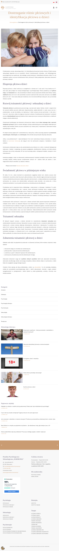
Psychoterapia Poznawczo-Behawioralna (14, 531)
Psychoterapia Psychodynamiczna (12, 533)
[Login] (53, 7)
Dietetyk (33, 503)
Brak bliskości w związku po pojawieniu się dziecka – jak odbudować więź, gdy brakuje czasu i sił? (25, 425)
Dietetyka (3, 294)
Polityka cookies (36, 474)
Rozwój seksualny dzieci (23, 165)
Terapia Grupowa (36, 520)
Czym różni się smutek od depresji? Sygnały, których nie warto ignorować (19, 412)
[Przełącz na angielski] (56, 2)
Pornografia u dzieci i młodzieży (30, 358)
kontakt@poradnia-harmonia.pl (12, 466)
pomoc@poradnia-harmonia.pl (10, 472)
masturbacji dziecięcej (14, 141)
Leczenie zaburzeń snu (37, 529)
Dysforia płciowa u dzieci (29, 387)
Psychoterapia (4, 308)
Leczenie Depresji (36, 513)
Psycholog (6, 503)
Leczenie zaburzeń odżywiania (39, 533)
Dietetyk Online (35, 505)
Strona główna (13, 22)
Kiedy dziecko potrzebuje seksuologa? (32, 372)
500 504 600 (7, 468)
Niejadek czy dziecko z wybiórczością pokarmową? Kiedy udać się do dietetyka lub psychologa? (25, 406)
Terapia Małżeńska (36, 522)
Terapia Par (34, 524)
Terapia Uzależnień (36, 528)
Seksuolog (6, 515)
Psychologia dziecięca (6, 303)
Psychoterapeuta (7, 527)
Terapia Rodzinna (36, 526)
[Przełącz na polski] (53, 2)
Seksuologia (4, 312)
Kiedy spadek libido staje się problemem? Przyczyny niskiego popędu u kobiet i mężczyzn (23, 431)
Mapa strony (34, 476)
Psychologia (4, 299)
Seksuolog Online (8, 519)
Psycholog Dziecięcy (8, 505)
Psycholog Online (8, 506)
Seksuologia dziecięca (6, 317)
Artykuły (3, 290)
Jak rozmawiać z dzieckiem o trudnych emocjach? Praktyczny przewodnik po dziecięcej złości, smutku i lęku (28, 419)
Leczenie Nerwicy (36, 517)
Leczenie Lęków (35, 515)
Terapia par (4, 321)
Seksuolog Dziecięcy (8, 517)
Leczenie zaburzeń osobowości (40, 531)
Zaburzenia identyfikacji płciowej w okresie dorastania (36, 344)
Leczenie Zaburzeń (36, 519)
